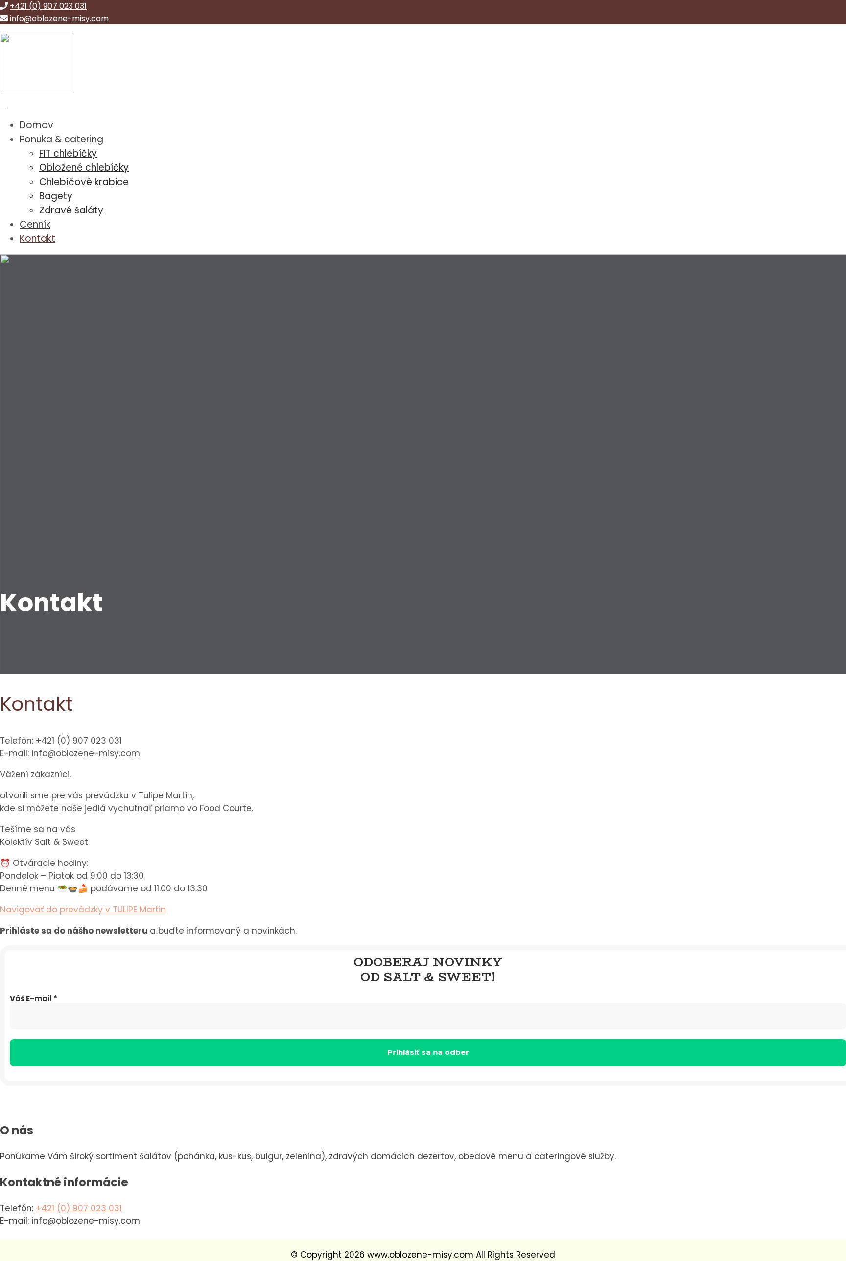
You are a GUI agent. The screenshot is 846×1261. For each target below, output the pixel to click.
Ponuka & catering (61, 139)
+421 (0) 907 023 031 (48, 6)
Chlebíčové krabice (84, 181)
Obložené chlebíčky (84, 167)
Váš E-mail (33, 998)
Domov (36, 125)
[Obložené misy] (36, 90)
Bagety (55, 196)
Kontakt (37, 238)
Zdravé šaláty (71, 210)
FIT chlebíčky (68, 153)
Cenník (35, 224)
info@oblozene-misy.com (59, 18)
